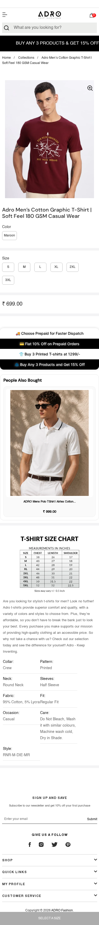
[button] (92, 16)
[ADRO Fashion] (50, 15)
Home (6, 57)
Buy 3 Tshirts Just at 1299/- (49, 3)
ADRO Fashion (62, 910)
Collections (26, 57)
